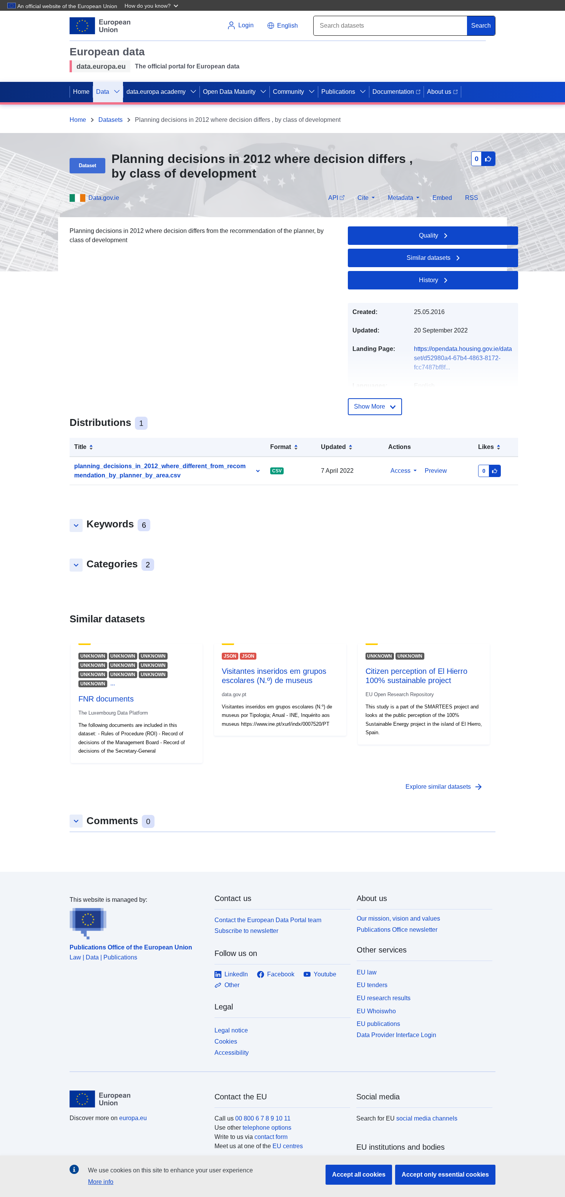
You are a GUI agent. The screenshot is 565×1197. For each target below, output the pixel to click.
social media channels (426, 1118)
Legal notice (231, 1030)
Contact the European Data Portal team (267, 920)
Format (280, 447)
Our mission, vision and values (398, 918)
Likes (486, 447)
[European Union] (138, 1099)
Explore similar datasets (444, 786)
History (428, 280)
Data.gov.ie (103, 198)
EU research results (383, 998)
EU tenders (372, 985)
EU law (367, 972)
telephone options (267, 1127)
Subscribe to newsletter (246, 931)
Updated (333, 447)
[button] (152, 5)
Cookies (225, 1041)
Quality (428, 235)
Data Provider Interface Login (396, 1035)
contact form (270, 1137)
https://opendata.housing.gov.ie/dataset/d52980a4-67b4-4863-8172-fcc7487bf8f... (463, 358)
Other (231, 985)
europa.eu (133, 1118)
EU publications (378, 1024)
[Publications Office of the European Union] (137, 922)
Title (80, 447)
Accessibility (231, 1052)
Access (400, 470)
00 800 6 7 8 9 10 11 (263, 1118)
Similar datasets (428, 257)
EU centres (288, 1146)
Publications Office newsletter (397, 929)
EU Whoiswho (376, 1011)
